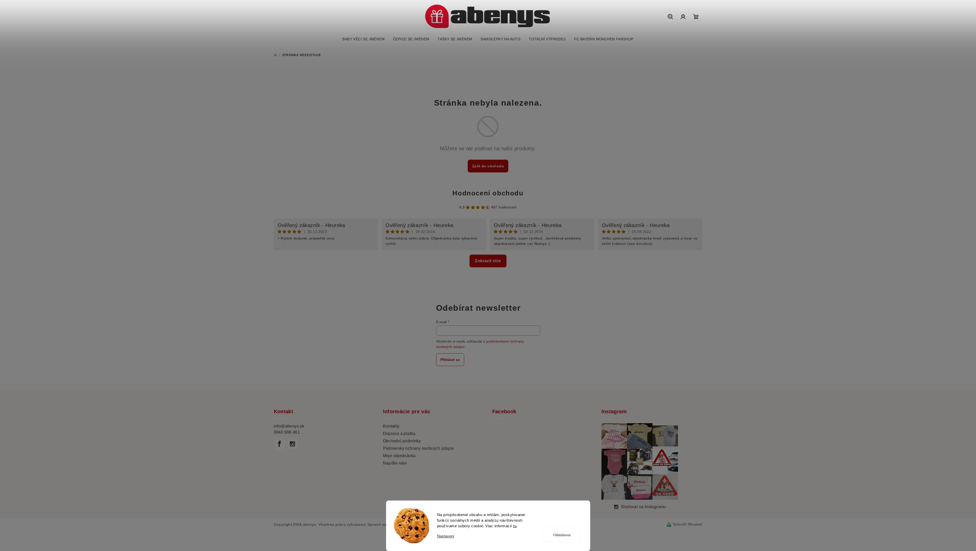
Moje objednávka (399, 456)
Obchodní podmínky (402, 441)
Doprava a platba (399, 433)
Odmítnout (562, 535)
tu (514, 526)
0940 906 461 (287, 432)
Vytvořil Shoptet (687, 524)
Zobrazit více (488, 261)
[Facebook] (280, 444)
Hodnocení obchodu (487, 193)
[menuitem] (363, 39)
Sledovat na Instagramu (643, 507)
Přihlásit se (450, 360)
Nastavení (445, 536)
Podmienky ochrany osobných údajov (418, 448)
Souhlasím (565, 517)
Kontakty (391, 426)
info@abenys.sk (289, 426)
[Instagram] (292, 444)
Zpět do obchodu (488, 166)
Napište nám (395, 463)
